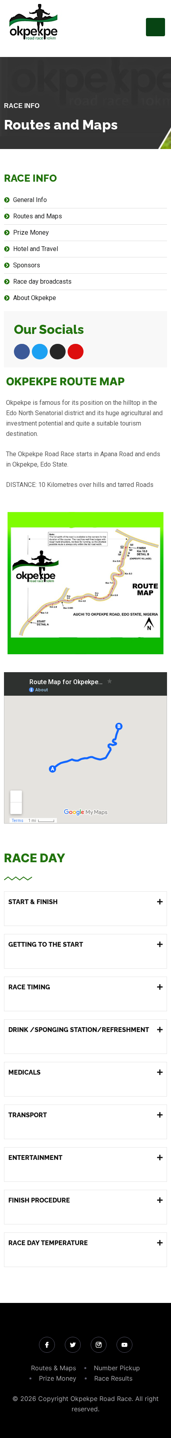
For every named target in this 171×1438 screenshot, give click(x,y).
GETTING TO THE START (45, 944)
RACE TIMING (29, 987)
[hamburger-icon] (155, 27)
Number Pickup (117, 1368)
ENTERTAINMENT (35, 1157)
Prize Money (57, 1378)
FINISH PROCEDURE (39, 1200)
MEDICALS (24, 1072)
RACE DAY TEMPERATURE (48, 1243)
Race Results (113, 1378)
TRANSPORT (27, 1115)
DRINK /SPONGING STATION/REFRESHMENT (78, 1030)
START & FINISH (33, 902)
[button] (85, 908)
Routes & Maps (53, 1368)
